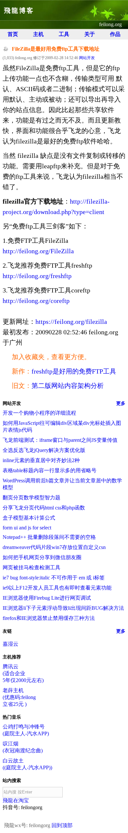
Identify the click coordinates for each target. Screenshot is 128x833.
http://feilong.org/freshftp (37, 275)
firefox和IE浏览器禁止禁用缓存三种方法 (49, 618)
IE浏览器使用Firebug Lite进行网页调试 (47, 598)
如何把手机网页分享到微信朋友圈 (42, 557)
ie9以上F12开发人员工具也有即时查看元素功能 (57, 588)
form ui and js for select (27, 527)
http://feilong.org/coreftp (36, 300)
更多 (120, 403)
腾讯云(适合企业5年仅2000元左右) (23, 673)
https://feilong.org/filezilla (71, 321)
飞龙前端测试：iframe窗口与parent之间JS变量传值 (60, 440)
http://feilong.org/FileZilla (38, 251)
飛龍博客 (19, 10)
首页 (13, 34)
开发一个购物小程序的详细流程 (39, 413)
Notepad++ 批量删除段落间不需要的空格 (49, 537)
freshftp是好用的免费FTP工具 (74, 371)
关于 (89, 34)
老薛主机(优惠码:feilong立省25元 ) (19, 697)
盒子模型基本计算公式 (29, 518)
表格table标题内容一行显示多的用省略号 (49, 470)
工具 (64, 34)
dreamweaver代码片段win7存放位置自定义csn (54, 547)
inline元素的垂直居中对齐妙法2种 (41, 460)
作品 (115, 34)
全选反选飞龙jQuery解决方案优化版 (44, 450)
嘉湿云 (10, 644)
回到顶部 (62, 825)
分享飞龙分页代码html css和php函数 (44, 507)
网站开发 (87, 58)
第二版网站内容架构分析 (68, 385)
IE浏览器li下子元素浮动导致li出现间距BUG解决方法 (63, 608)
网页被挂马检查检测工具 (31, 567)
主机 (38, 34)
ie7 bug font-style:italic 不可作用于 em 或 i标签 (54, 577)
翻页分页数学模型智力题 (31, 497)
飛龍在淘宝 (16, 800)
